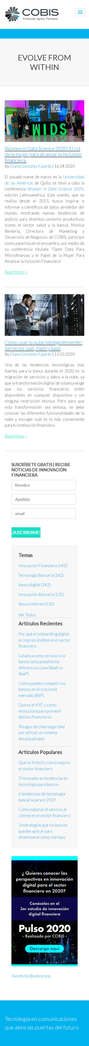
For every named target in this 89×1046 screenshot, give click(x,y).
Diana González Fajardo (31, 166)
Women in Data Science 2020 (55, 188)
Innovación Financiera (43, 565)
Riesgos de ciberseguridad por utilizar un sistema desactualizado (42, 732)
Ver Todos (27, 614)
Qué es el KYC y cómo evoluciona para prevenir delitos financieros (40, 710)
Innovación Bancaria (41, 594)
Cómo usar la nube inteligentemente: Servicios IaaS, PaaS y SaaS (43, 345)
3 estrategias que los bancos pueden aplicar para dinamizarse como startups (43, 831)
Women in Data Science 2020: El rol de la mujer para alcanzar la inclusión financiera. (43, 154)
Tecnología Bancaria (41, 575)
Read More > (16, 272)
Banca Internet (36, 603)
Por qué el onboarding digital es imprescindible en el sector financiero (44, 639)
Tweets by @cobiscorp (30, 975)
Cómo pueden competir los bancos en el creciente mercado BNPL (42, 689)
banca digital (35, 584)
